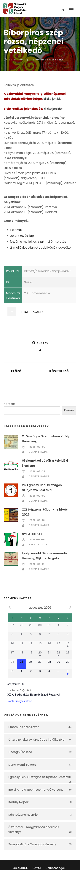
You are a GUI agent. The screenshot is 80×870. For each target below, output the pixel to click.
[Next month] (70, 607)
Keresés (9, 404)
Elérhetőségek (55, 868)
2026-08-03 (37, 446)
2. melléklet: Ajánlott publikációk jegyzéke (40, 247)
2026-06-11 (36, 564)
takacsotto (38, 544)
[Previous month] (9, 607)
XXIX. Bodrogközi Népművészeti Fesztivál (33, 694)
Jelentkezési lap (22, 236)
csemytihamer (39, 451)
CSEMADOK (20, 868)
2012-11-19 (16, 59)
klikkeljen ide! (53, 99)
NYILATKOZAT (32, 534)
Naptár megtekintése (19, 701)
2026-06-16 (37, 520)
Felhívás (16, 230)
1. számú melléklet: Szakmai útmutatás (38, 242)
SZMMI (37, 868)
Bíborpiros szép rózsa (48, 59)
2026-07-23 (37, 471)
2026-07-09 (37, 495)
